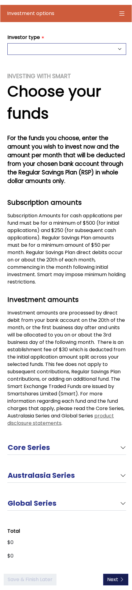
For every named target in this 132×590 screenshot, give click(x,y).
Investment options (30, 13)
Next (113, 579)
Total (13, 531)
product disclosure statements (60, 419)
